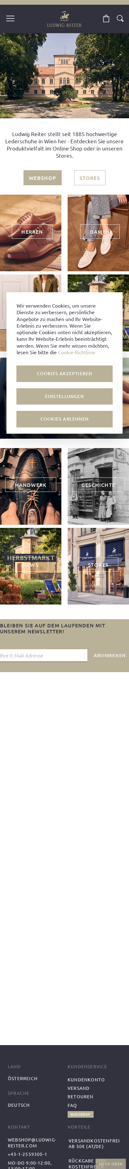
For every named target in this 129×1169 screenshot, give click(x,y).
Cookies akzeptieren (64, 373)
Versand (79, 1088)
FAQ (72, 1105)
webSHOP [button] (42, 177)
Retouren (81, 1096)
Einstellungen (64, 396)
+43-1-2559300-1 (27, 1154)
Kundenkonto (86, 1079)
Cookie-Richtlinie (76, 352)
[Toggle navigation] (10, 19)
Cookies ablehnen (64, 419)
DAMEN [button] (100, 231)
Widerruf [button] (80, 1114)
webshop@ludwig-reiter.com (32, 1142)
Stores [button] (90, 177)
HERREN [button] (32, 231)
